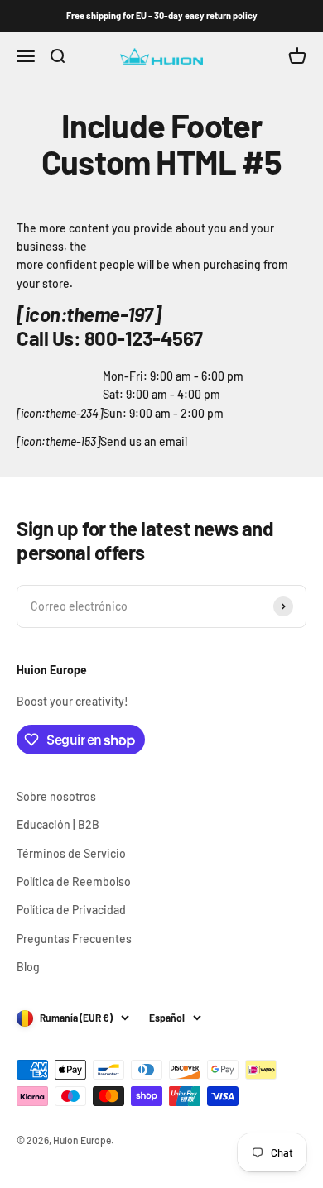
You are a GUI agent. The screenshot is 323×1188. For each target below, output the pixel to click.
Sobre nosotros (56, 796)
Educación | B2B (58, 824)
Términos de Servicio (71, 853)
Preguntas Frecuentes (74, 939)
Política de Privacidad (71, 910)
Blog (28, 967)
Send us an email (143, 441)
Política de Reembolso (74, 881)
